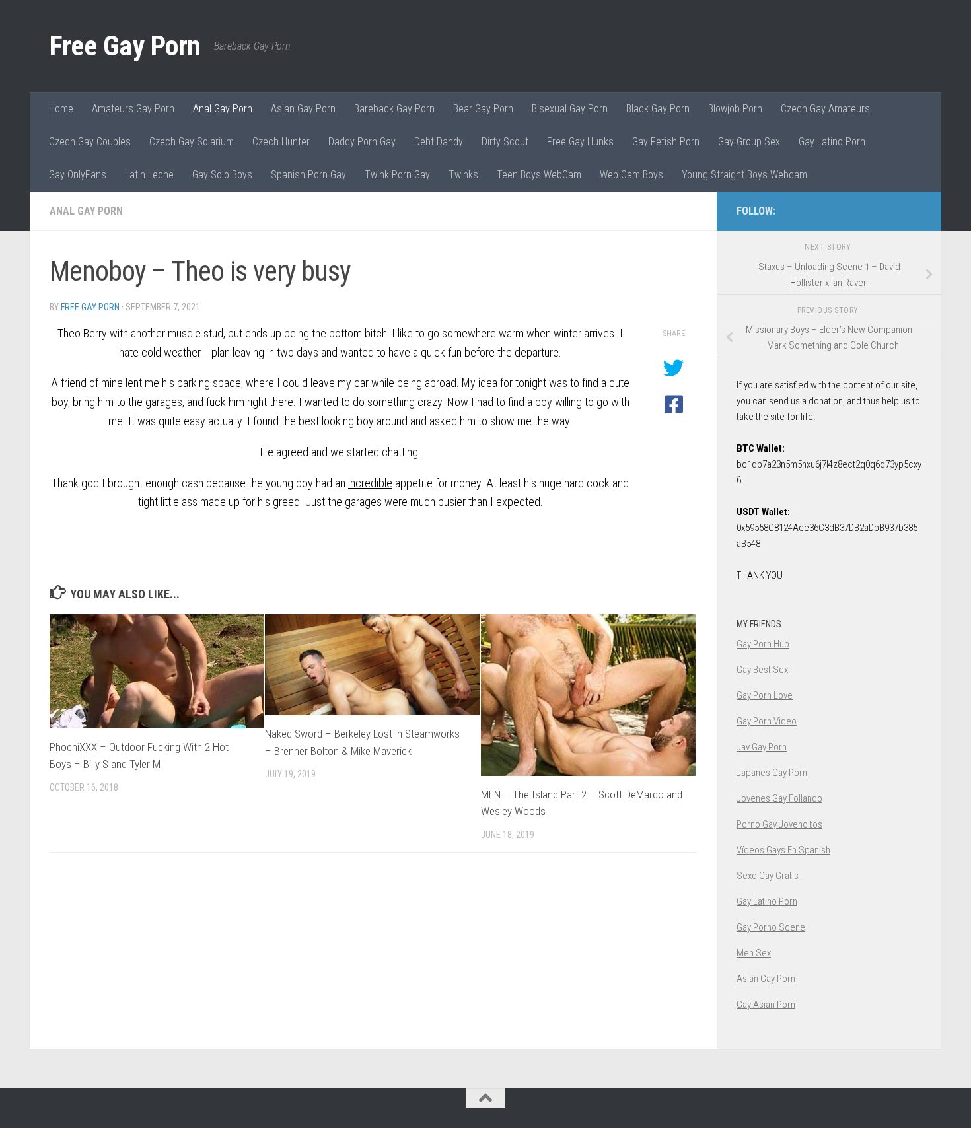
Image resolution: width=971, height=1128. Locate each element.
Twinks (463, 174)
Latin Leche (149, 174)
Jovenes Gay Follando (779, 798)
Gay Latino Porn (832, 141)
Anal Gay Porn (222, 108)
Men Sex (754, 953)
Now (457, 402)
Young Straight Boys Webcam (744, 174)
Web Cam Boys (631, 174)
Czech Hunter (281, 141)
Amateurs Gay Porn (133, 108)
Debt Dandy (438, 141)
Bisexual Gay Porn (570, 108)
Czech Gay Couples (90, 141)
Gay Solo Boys (222, 174)
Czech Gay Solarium (191, 141)
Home (61, 108)
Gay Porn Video (767, 721)
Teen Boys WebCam (539, 174)
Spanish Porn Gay (308, 174)
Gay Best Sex (762, 670)
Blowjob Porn (735, 108)
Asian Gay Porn (303, 108)
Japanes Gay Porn (772, 773)
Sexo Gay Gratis (768, 876)
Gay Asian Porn (766, 1004)
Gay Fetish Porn (666, 141)
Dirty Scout (505, 141)
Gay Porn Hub (763, 644)
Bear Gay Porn (483, 108)
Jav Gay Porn (762, 747)
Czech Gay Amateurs (825, 108)
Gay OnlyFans (77, 174)
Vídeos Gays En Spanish (783, 850)
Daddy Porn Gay (362, 141)
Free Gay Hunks (580, 141)
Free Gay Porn (125, 46)
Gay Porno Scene (771, 927)
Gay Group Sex (749, 141)
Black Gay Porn (658, 108)
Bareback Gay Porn (394, 108)
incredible (370, 483)
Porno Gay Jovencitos (779, 824)
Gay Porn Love (765, 695)
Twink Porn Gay (397, 174)
